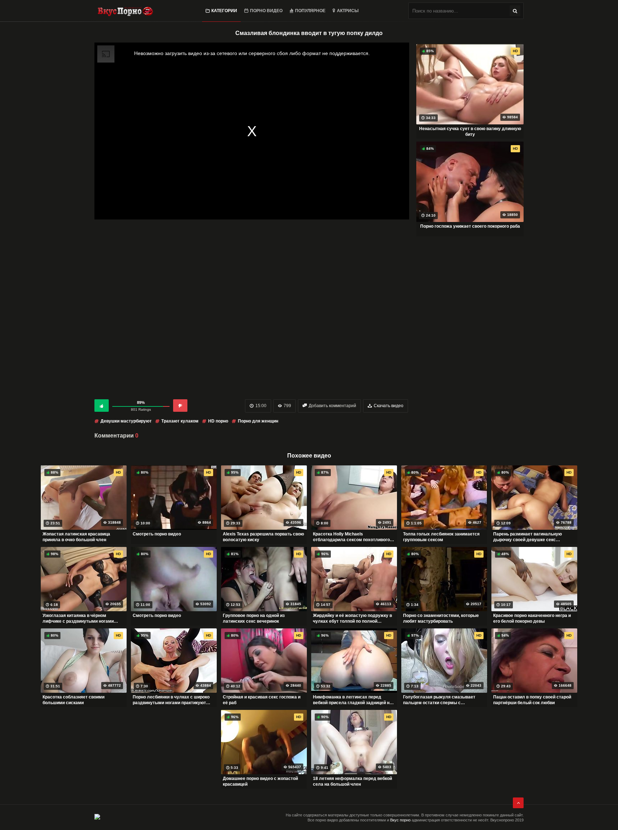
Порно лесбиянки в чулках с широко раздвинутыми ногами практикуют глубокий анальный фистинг (171, 700)
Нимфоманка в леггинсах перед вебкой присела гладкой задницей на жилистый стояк (352, 700)
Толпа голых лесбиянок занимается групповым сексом (441, 537)
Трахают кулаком (179, 421)
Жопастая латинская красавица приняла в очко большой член (76, 537)
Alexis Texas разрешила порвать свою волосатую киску (263, 537)
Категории (224, 10)
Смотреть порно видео (157, 534)
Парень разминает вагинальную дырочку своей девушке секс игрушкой (527, 537)
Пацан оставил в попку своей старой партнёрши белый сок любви (532, 700)
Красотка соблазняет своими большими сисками (73, 700)
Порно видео (266, 10)
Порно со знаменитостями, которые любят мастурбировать (441, 618)
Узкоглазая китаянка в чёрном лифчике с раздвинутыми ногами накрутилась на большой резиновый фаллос (81, 618)
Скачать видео (388, 405)
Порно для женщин (258, 421)
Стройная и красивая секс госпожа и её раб (261, 700)
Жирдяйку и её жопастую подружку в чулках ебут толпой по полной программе (352, 618)
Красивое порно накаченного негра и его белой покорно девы (532, 618)
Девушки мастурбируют (126, 421)
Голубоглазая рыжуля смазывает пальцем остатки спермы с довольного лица (439, 700)
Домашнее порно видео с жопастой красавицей (260, 781)
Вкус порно (400, 820)
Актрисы (348, 10)
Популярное (310, 10)
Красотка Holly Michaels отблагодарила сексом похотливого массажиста (351, 537)
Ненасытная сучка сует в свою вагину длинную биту (470, 131)
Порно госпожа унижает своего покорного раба (470, 226)
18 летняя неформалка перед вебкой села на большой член (352, 781)
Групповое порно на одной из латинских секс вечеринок (254, 618)
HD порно (218, 421)
